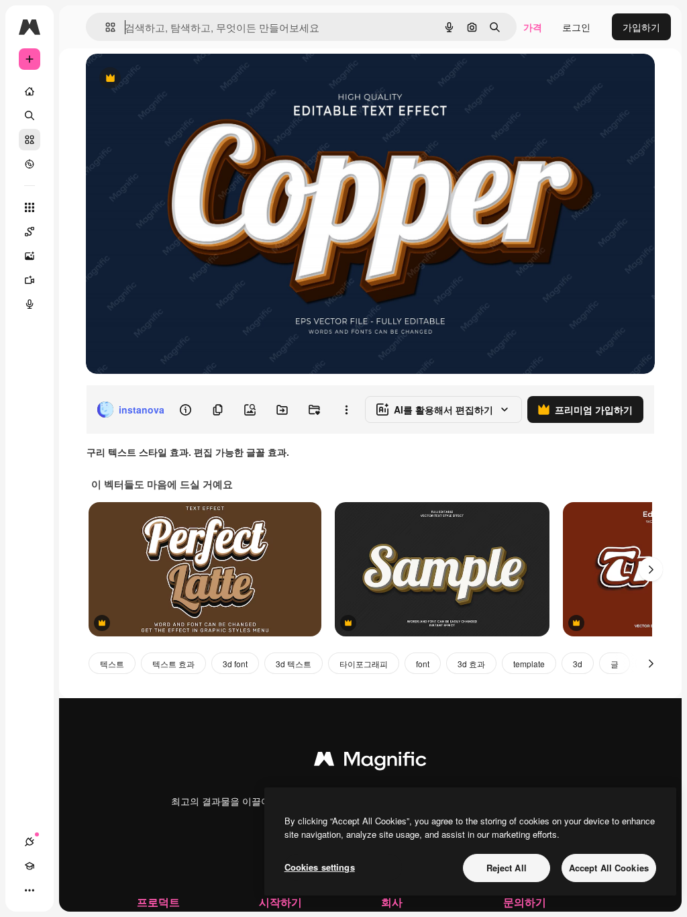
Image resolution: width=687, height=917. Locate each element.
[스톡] (29, 139)
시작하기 (280, 902)
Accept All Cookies (609, 867)
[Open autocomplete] (105, 27)
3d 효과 (471, 663)
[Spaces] (29, 231)
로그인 (576, 27)
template (529, 663)
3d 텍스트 (293, 663)
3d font (235, 663)
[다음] (651, 569)
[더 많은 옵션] (346, 409)
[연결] (29, 842)
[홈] (29, 91)
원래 (163, 79)
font (422, 663)
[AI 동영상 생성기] (29, 280)
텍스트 (112, 663)
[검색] (29, 115)
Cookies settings (319, 867)
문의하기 (524, 902)
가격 (532, 27)
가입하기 (641, 27)
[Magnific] (370, 762)
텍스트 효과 (173, 663)
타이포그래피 (363, 663)
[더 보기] (29, 890)
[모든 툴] (29, 207)
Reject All (506, 867)
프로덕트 (158, 902)
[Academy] (29, 866)
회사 (392, 902)
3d (577, 663)
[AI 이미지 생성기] (29, 256)
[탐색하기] (29, 164)
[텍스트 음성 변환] (29, 304)
